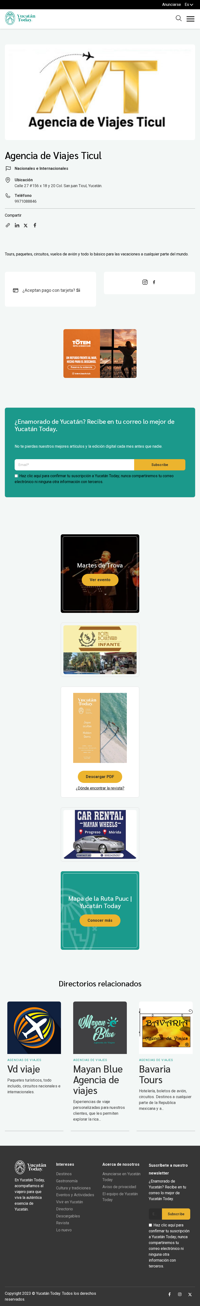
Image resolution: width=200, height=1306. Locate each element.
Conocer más (100, 920)
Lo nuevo (64, 1230)
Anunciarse (171, 4)
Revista (62, 1223)
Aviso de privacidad (119, 1187)
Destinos (64, 1174)
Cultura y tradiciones (73, 1188)
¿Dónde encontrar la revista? (100, 788)
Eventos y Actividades (75, 1195)
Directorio (64, 1209)
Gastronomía (67, 1181)
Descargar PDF (100, 776)
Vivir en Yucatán (69, 1202)
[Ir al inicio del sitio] (20, 23)
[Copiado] (8, 226)
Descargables (68, 1216)
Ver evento (100, 579)
